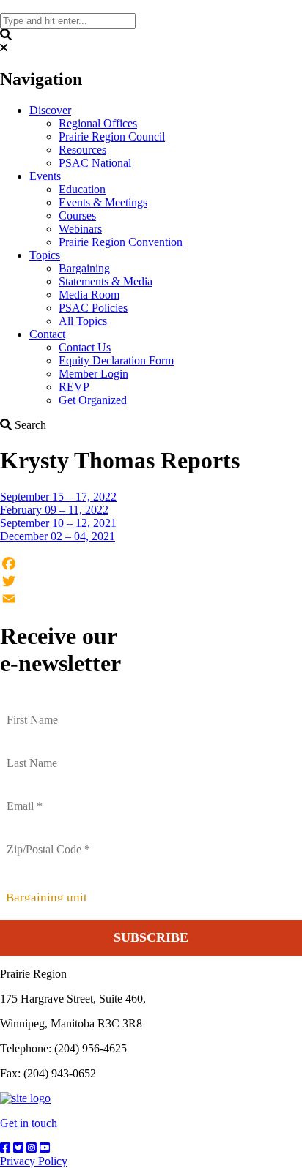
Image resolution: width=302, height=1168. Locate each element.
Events (45, 176)
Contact (47, 334)
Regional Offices (98, 123)
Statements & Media (105, 281)
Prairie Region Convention (121, 242)
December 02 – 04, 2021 (57, 536)
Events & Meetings (103, 202)
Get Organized (93, 400)
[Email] (151, 598)
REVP (74, 387)
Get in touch (28, 1123)
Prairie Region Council (112, 136)
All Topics (83, 321)
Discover (50, 110)
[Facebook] (151, 563)
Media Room (89, 294)
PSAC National (95, 163)
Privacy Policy (33, 1161)
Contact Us (85, 347)
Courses (77, 215)
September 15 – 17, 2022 (58, 496)
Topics (44, 255)
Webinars (80, 228)
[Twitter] (151, 581)
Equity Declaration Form (116, 360)
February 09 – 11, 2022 (54, 509)
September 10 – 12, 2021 (58, 523)
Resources (82, 149)
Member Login (93, 373)
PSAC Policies (93, 308)
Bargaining (84, 268)
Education (82, 189)
